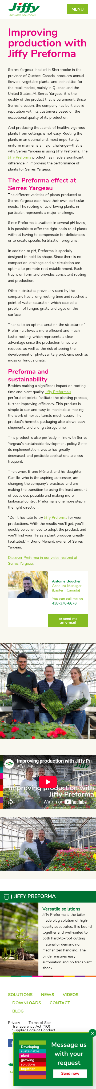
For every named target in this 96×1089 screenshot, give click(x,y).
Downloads (26, 1003)
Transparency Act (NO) (31, 1026)
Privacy (14, 1023)
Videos (70, 995)
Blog (18, 1011)
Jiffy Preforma (19, 157)
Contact (60, 1003)
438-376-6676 (64, 603)
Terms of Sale (40, 1023)
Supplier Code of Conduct (33, 1030)
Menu (77, 9)
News (47, 995)
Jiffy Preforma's (58, 391)
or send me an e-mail (68, 620)
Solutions (20, 995)
